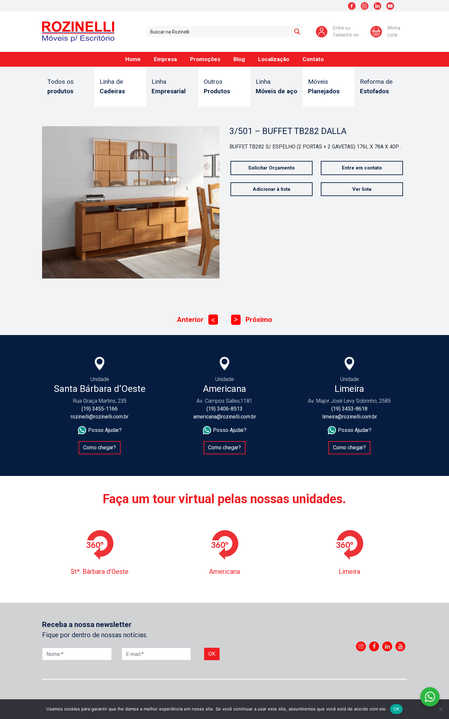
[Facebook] (374, 646)
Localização (273, 59)
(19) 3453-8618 (349, 409)
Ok (211, 654)
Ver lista (361, 189)
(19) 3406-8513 (224, 409)
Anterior (196, 320)
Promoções (205, 59)
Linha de (112, 86)
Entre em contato (362, 168)
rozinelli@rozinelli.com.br (100, 417)
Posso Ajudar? (105, 430)
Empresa (165, 59)
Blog (239, 59)
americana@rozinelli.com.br (224, 417)
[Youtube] (400, 646)
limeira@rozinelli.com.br (349, 417)
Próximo (253, 320)
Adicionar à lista (271, 189)
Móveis (324, 86)
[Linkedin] (387, 646)
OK (396, 708)
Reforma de (376, 86)
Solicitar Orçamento (271, 168)
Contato (313, 59)
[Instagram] (361, 646)
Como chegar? (99, 447)
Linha (169, 86)
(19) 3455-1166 (100, 409)
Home (133, 59)
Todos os (60, 86)
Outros (217, 86)
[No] (440, 709)
